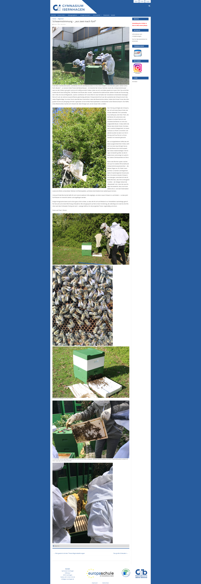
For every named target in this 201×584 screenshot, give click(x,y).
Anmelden (134, 81)
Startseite (53, 15)
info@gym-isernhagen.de (67, 579)
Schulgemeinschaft (85, 15)
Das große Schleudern (120, 553)
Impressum (95, 583)
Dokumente (106, 15)
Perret (55, 24)
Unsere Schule (61, 15)
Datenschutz (105, 583)
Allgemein (61, 19)
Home (54, 19)
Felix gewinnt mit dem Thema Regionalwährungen (69, 553)
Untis (142, 1)
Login (148, 1)
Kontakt (113, 15)
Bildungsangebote (72, 15)
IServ (136, 1)
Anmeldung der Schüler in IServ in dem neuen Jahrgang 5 (140, 24)
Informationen (96, 15)
